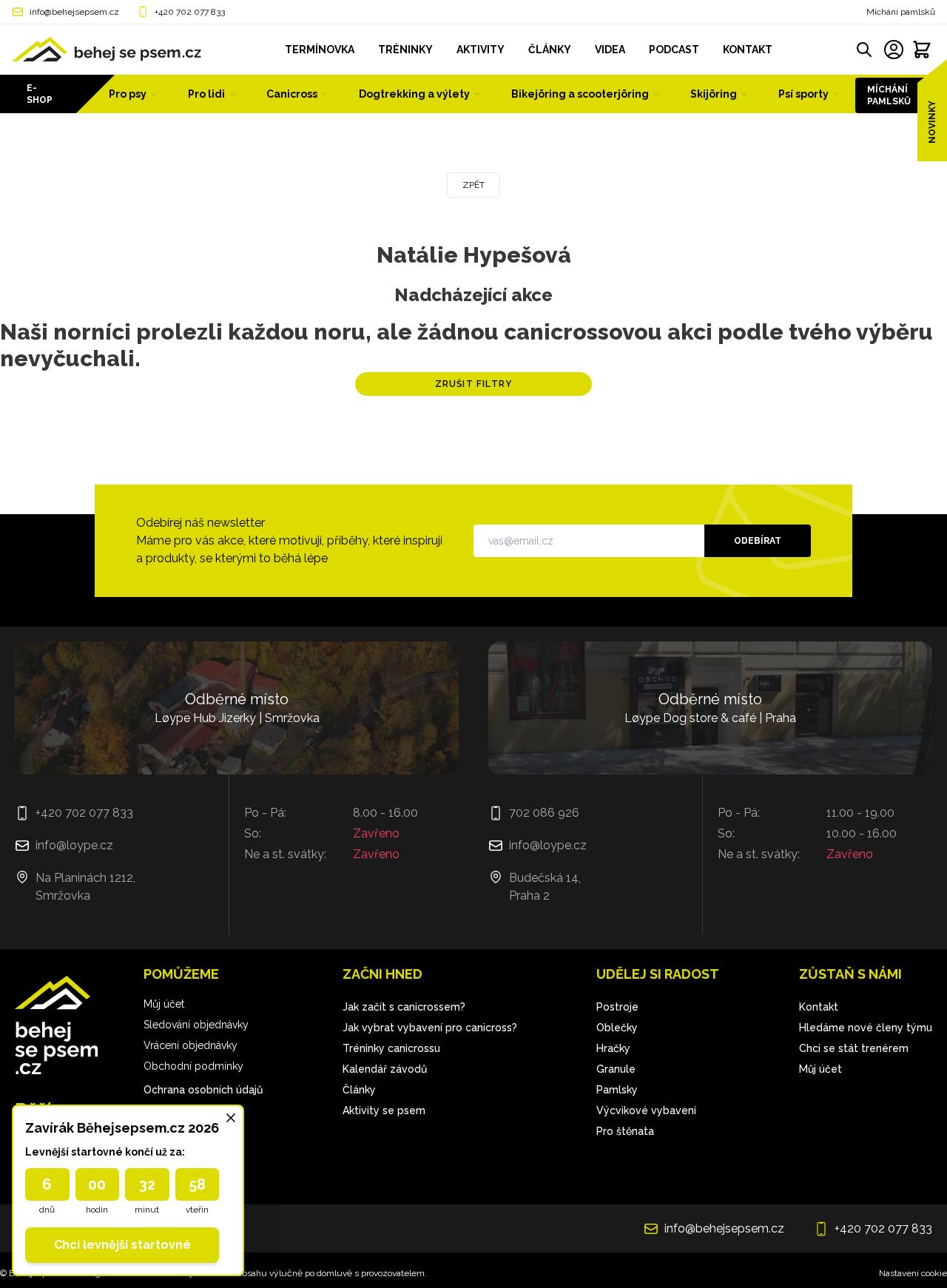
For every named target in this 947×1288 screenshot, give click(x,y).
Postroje (617, 1007)
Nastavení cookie (913, 1273)
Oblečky (617, 1028)
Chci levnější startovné (122, 1245)
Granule (616, 1069)
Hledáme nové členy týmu (865, 1028)
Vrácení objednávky (190, 1045)
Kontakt (818, 1007)
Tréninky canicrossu (391, 1048)
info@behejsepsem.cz (74, 12)
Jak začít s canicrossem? (404, 1007)
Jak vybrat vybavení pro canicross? (430, 1028)
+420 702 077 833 (190, 12)
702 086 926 (544, 813)
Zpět (473, 185)
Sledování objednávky (196, 1025)
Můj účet (164, 1004)
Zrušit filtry (474, 384)
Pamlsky (617, 1090)
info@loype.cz (74, 845)
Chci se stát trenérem (854, 1048)
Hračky (613, 1048)
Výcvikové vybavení (646, 1110)
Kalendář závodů (385, 1069)
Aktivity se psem (384, 1110)
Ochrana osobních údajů (203, 1090)
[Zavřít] (230, 1117)
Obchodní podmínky (193, 1066)
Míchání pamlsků (900, 12)
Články (359, 1090)
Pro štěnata (625, 1131)
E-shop (40, 94)
